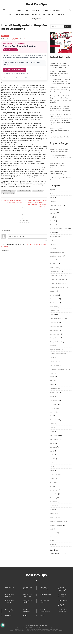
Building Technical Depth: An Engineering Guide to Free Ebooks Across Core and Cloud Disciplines (60, 99)
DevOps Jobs (62, 600)
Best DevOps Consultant (62, 611)
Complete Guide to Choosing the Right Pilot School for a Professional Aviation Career (60, 82)
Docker (52, 357)
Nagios (52, 455)
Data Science (54, 299)
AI (50, 194)
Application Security (56, 205)
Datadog (52, 311)
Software (53, 498)
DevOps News (54, 330)
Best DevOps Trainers (9, 601)
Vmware (52, 533)
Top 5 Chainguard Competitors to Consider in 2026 (59, 131)
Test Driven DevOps (56, 525)
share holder (54, 494)
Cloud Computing (55, 252)
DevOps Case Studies (33, 10)
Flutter (52, 373)
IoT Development (24, 191)
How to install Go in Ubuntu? (60, 137)
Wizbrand (38, 629)
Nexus (52, 467)
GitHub (52, 377)
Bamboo (52, 225)
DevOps (5, 36)
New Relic (53, 459)
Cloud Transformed (56, 256)
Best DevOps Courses (39, 14)
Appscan (52, 209)
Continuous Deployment (57, 279)
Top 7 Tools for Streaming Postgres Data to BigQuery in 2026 (60, 123)
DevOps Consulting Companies (19, 14)
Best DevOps (36, 4)
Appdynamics (54, 201)
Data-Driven (54, 307)
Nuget (52, 470)
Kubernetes (53, 420)
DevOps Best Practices (57, 318)
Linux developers (8, 193)
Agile (51, 190)
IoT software (38, 191)
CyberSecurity (54, 295)
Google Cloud (54, 392)
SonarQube (53, 502)
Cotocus (37, 630)
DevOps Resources (26, 611)
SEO (51, 486)
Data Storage (54, 303)
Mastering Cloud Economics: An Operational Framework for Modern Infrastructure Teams (61, 108)
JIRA (51, 416)
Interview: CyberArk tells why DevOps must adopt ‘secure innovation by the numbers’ (36, 203)
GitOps (52, 385)
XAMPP (52, 541)
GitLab (52, 381)
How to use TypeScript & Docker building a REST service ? (60, 157)
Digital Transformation (57, 353)
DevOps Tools (54, 338)
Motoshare (53, 447)
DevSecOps (53, 346)
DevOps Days (54, 322)
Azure (52, 221)
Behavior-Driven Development (59, 229)
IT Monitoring (54, 400)
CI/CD (52, 244)
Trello (51, 529)
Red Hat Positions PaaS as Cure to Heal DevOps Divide (12, 201)
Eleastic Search (54, 365)
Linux (51, 428)
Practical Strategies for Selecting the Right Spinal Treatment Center (59, 73)
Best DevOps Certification (51, 10)
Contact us (9, 615)
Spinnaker (53, 506)
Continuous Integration (57, 287)
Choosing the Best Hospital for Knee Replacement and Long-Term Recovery (60, 90)
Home (25, 615)
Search (67, 26)
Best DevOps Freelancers (56, 14)
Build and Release (55, 236)
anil (23, 39)
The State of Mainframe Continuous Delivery (58, 173)
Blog (42, 615)
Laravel (52, 424)
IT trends (52, 408)
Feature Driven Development (59, 369)
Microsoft (53, 443)
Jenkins (52, 412)
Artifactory (53, 213)
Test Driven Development (58, 521)
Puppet (52, 478)
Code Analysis (54, 268)
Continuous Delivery (56, 275)
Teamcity (53, 513)
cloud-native (54, 260)
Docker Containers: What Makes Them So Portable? (59, 150)
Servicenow (53, 490)
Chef (51, 240)
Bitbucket (53, 233)
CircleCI (52, 248)
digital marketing (55, 350)
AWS (51, 217)
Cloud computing (8, 191)
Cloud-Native (54, 264)
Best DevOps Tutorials (9, 611)
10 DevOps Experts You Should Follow (60, 179)
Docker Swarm (54, 361)
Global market (54, 389)
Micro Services (54, 435)
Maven (52, 431)
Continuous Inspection (57, 283)
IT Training (53, 404)
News (51, 463)
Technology (53, 517)
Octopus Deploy (55, 474)
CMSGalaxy (30, 628)
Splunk (52, 509)
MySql (52, 451)
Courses (52, 291)
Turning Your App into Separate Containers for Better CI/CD (58, 165)
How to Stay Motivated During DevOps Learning (60, 115)
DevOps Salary (36, 19)
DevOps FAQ (20, 10)
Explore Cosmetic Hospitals (14, 69)
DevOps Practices (61, 605)
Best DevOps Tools (45, 601)
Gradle (52, 396)
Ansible (52, 197)
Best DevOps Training (27, 601)
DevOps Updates (55, 342)
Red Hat (52, 482)
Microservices (54, 439)
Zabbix (52, 545)
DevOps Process (55, 334)
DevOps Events (54, 326)
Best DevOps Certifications (45, 611)
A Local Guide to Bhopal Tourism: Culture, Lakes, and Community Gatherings (59, 65)
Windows (53, 537)
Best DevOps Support (62, 595)
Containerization (55, 272)
